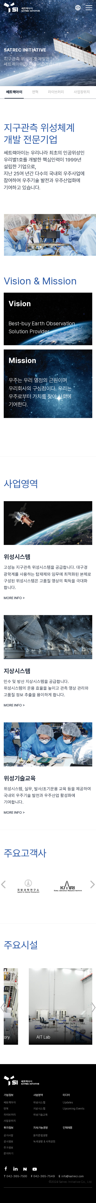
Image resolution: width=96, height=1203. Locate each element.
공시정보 (8, 1141)
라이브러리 (56, 92)
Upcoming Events (73, 1108)
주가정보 (8, 1147)
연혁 (35, 92)
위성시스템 (39, 1102)
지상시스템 (39, 1108)
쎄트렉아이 (14, 92)
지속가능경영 (40, 1127)
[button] (3, 884)
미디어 (66, 1095)
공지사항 (8, 1135)
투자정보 (8, 1127)
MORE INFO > (14, 598)
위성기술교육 (40, 1114)
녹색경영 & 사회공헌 (44, 1141)
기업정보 (8, 1095)
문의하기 (8, 1153)
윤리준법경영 (40, 1135)
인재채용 (67, 1127)
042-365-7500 (17, 1176)
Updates (68, 1102)
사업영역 (38, 1095)
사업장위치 (82, 92)
